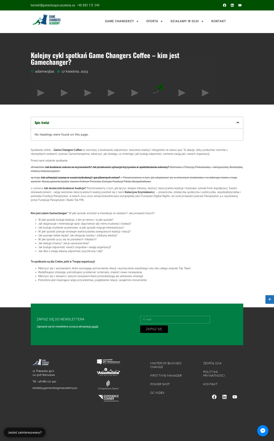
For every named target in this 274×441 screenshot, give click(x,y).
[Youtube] (240, 5)
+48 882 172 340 (88, 5)
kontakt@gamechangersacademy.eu (53, 5)
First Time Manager (166, 375)
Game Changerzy (119, 21)
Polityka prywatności (214, 373)
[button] (237, 122)
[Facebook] (224, 5)
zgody (94, 326)
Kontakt (218, 21)
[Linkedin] (232, 5)
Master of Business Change (166, 365)
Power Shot (160, 384)
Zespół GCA (212, 363)
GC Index (157, 393)
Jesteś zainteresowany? (25, 432)
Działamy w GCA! (185, 21)
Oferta (152, 21)
